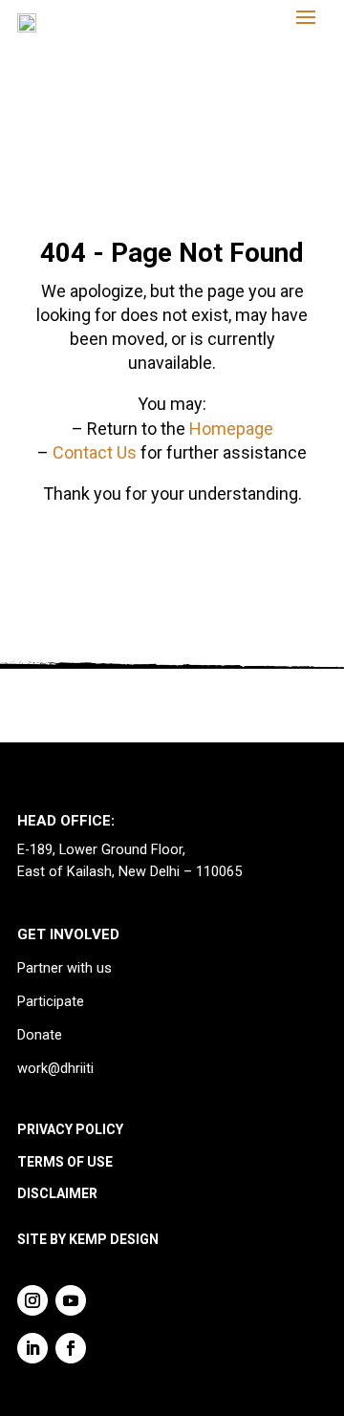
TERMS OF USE (65, 1161)
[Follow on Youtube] (70, 1300)
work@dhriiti (55, 1069)
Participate (50, 1002)
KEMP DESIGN (114, 1239)
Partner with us (64, 968)
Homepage (231, 428)
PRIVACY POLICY (70, 1129)
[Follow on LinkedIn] (32, 1348)
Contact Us (95, 452)
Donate (39, 1035)
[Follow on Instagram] (32, 1300)
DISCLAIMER (57, 1193)
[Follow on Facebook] (70, 1348)
